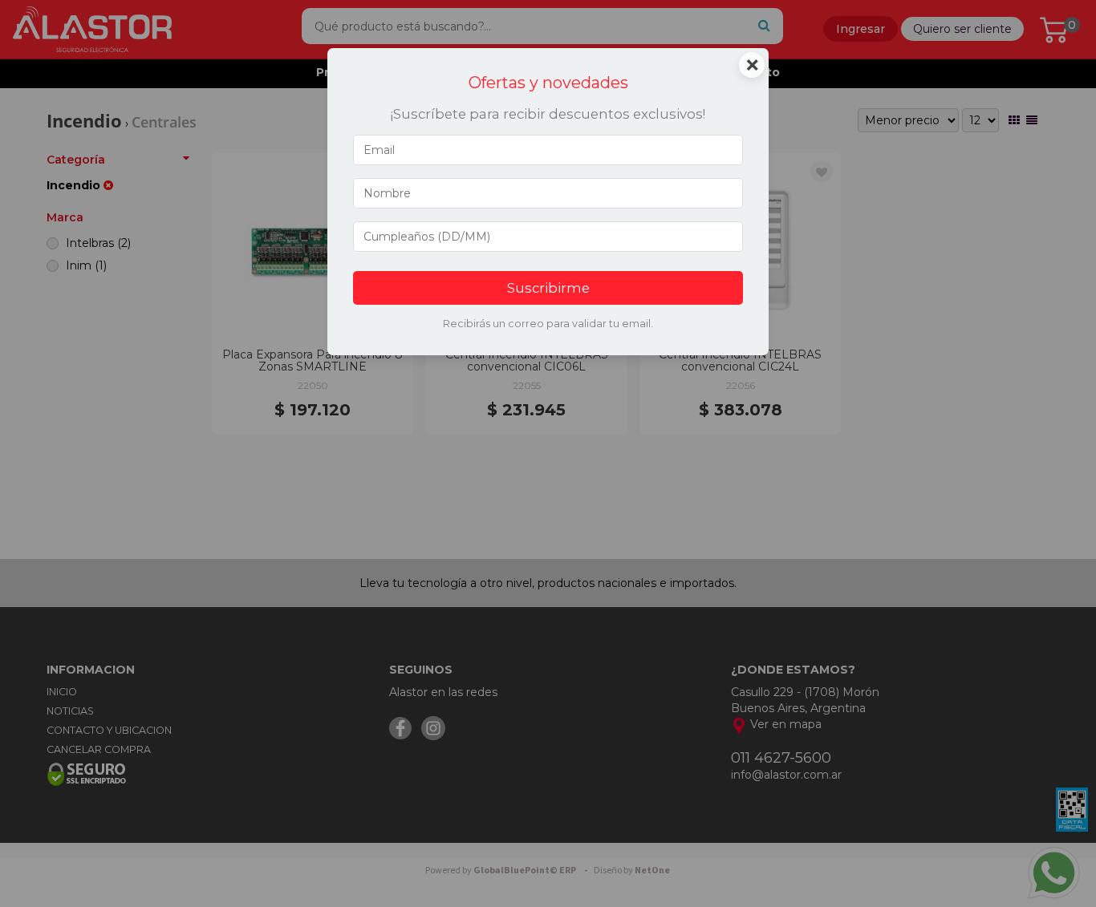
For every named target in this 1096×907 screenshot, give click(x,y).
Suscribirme (548, 288)
